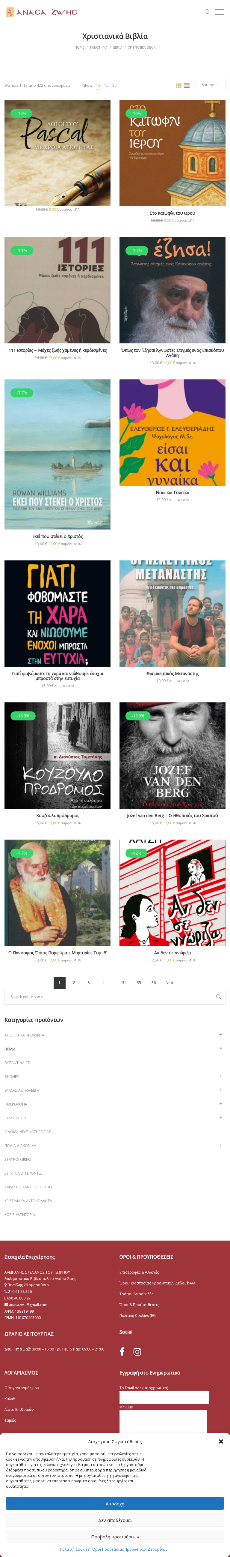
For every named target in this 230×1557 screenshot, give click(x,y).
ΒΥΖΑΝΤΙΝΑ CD (17, 1062)
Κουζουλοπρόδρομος (57, 815)
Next (169, 982)
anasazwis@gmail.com (27, 1304)
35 (139, 982)
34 (124, 982)
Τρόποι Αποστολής (136, 1293)
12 (98, 85)
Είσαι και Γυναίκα (172, 492)
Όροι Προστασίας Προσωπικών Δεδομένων (129, 1549)
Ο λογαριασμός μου (21, 1387)
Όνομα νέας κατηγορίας (27, 1131)
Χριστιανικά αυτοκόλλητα (28, 1200)
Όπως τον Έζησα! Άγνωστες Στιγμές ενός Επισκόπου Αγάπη (172, 352)
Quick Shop (57, 161)
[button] (221, 1441)
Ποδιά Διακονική (20, 1145)
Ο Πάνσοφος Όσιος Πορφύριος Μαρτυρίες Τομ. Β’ (57, 952)
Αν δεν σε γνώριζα (172, 952)
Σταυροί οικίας (17, 1159)
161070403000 (28, 1317)
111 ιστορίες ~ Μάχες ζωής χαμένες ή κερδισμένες (58, 350)
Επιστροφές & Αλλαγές (139, 1272)
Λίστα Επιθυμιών (19, 1409)
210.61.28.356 (20, 1291)
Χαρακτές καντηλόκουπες (28, 1187)
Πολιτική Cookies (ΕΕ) (137, 1315)
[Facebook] (122, 1352)
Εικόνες (11, 1076)
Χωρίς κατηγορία (19, 1214)
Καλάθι (10, 1398)
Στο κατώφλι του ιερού (172, 213)
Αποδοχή (115, 1504)
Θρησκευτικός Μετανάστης (172, 673)
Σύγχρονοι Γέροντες (23, 1173)
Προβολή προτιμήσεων (115, 1537)
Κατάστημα (98, 47)
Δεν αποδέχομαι (115, 1520)
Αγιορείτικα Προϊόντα (24, 1035)
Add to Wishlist (102, 109)
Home (79, 47)
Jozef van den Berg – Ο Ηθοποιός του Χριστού (172, 815)
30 (114, 85)
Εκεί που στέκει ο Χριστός (57, 536)
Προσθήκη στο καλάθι (57, 209)
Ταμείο (10, 1420)
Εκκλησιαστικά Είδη (21, 1090)
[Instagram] (137, 1351)
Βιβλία (117, 47)
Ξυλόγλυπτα (15, 1118)
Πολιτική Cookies (74, 1549)
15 (106, 85)
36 (154, 982)
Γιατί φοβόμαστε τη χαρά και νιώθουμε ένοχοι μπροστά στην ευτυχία (57, 676)
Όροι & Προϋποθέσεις (139, 1304)
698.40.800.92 (18, 1298)
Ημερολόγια (15, 1104)
